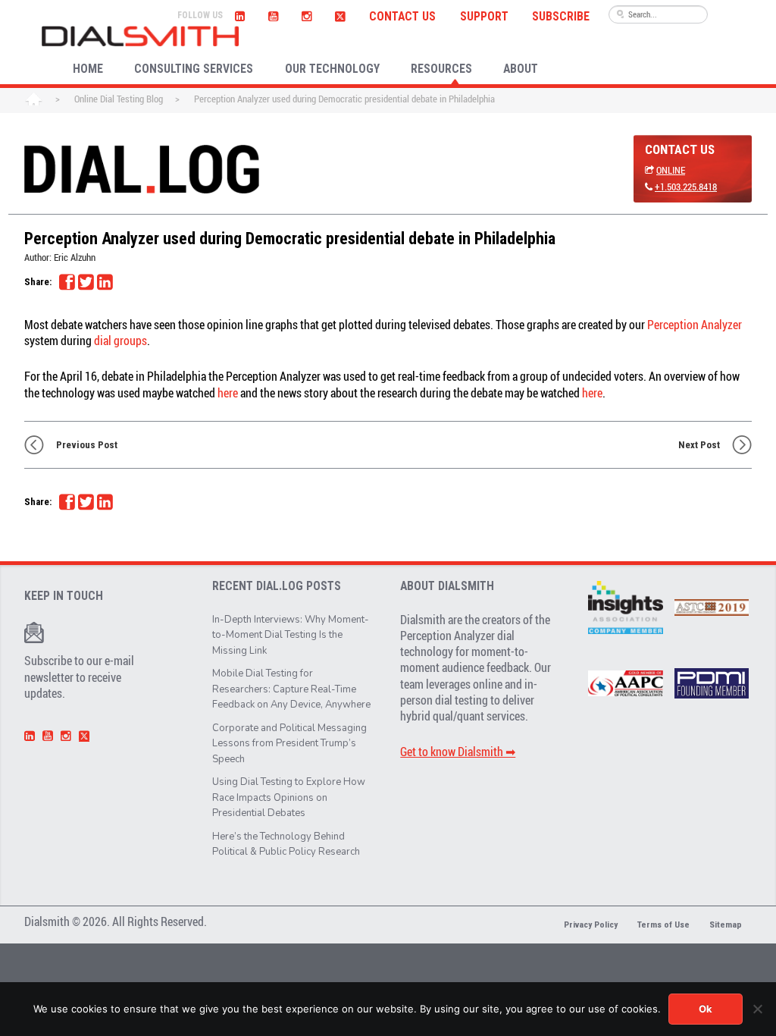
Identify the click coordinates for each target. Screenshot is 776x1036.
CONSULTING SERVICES (193, 69)
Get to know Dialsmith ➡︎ (457, 751)
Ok (705, 1009)
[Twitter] (341, 14)
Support (484, 17)
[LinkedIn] (239, 14)
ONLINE (670, 170)
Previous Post (86, 445)
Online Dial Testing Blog (118, 98)
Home (33, 100)
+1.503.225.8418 (686, 186)
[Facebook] (66, 282)
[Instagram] (306, 14)
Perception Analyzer (694, 324)
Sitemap (725, 924)
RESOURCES (441, 69)
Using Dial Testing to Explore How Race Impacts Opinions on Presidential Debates (288, 797)
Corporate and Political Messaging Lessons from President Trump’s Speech (289, 743)
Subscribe (561, 17)
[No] (757, 1008)
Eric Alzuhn (74, 257)
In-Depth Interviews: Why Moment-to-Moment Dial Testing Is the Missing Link (290, 635)
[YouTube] (272, 14)
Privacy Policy (591, 924)
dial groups (120, 340)
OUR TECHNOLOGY (332, 69)
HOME (88, 69)
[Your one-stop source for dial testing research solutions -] (140, 36)
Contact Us (402, 17)
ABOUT (520, 69)
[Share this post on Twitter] (85, 282)
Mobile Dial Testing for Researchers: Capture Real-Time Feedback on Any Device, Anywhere (291, 689)
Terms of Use (663, 924)
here (227, 393)
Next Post (699, 445)
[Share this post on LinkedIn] (104, 282)
